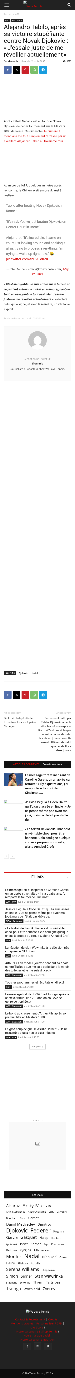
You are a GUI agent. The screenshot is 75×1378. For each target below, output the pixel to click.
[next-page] (12, 856)
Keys (45, 1244)
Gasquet (28, 1237)
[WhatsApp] (34, 70)
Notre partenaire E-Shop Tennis (36, 1331)
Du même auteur (52, 764)
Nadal (35, 673)
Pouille (35, 1263)
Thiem (38, 1282)
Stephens (11, 1282)
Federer (40, 1230)
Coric (23, 1218)
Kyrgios (25, 1250)
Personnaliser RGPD (49, 1323)
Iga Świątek (11, 1244)
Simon (12, 1276)
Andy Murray (36, 1205)
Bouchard (11, 1218)
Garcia (12, 1237)
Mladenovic (42, 1250)
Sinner (26, 1276)
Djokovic (23, 673)
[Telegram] (43, 70)
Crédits (53, 1319)
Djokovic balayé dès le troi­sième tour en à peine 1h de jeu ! (20, 722)
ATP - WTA (11, 901)
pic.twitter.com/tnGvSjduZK (27, 259)
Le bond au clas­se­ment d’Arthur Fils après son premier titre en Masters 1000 (36, 1015)
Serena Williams (22, 1269)
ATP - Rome (17, 20)
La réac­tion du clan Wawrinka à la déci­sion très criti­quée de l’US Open (37, 949)
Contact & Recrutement (30, 1319)
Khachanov (57, 1244)
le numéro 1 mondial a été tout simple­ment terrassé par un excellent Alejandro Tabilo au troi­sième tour (35, 136)
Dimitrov (45, 1224)
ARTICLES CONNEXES (26, 764)
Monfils (14, 1256)
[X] (16, 70)
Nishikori (49, 1257)
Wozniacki (32, 1289)
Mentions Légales (22, 1323)
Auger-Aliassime (37, 1211)
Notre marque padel (37, 1335)
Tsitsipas (53, 1282)
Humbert (56, 1238)
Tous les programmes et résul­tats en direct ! (34, 982)
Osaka (63, 1257)
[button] (6, 5)
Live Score (36, 1327)
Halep (43, 1238)
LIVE (8, 987)
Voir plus (36, 1046)
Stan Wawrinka (49, 1276)
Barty (51, 1211)
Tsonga (13, 1289)
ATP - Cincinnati (14, 975)
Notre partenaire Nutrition (37, 1339)
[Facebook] (8, 70)
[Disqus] (37, 519)
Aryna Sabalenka (15, 1211)
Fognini (58, 1231)
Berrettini (62, 1211)
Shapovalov (48, 1270)
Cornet (33, 1218)
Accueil (8, 14)
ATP (17, 14)
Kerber (36, 1244)
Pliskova (23, 1263)
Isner (24, 1244)
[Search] (69, 5)
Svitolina (25, 1282)
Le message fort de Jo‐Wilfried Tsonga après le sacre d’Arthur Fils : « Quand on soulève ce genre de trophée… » (37, 997)
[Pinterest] (25, 70)
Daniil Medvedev (20, 1224)
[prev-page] (6, 856)
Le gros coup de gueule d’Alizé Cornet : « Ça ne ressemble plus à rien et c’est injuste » (36, 1031)
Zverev (49, 1289)
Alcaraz (13, 1206)
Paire (10, 1263)
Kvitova (11, 1250)
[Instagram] (37, 1346)
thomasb (13, 61)
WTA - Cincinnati (14, 921)
